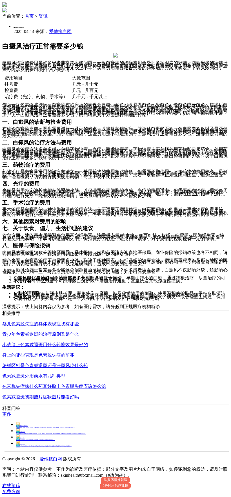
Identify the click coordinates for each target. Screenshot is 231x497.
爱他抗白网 (60, 31)
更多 (6, 414)
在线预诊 (11, 485)
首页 (29, 16)
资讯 (43, 16)
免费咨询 (11, 491)
